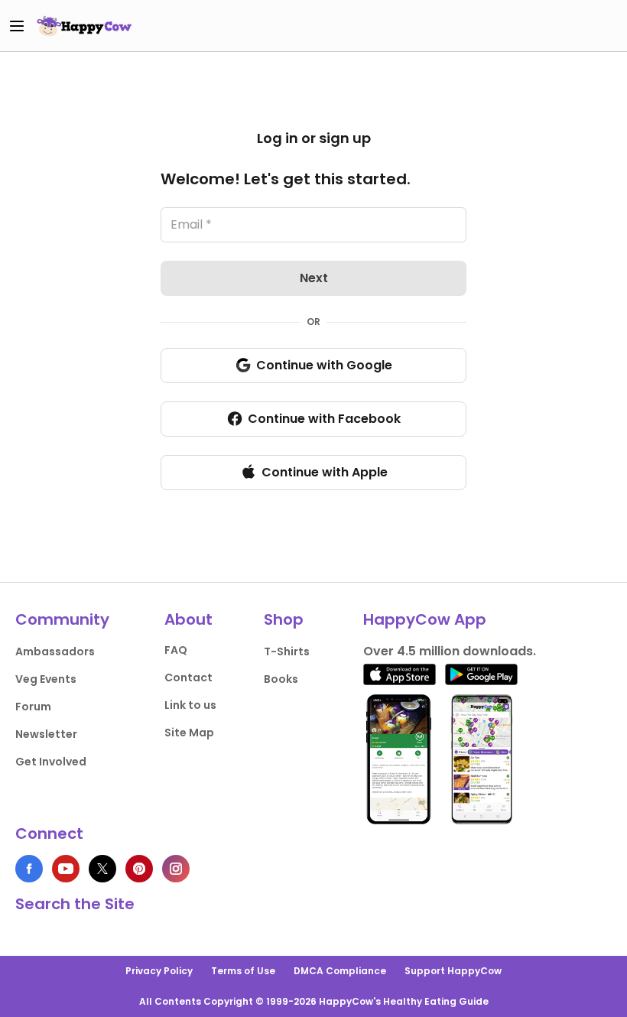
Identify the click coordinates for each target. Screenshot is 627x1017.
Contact (188, 677)
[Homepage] (84, 26)
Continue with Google (324, 365)
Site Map (189, 732)
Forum (33, 706)
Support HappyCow (453, 970)
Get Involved (50, 761)
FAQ (175, 650)
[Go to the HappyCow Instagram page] (176, 868)
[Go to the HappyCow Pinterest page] (139, 868)
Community (62, 619)
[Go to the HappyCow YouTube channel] (66, 868)
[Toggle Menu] (17, 26)
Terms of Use (243, 970)
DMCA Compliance (340, 970)
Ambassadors (55, 651)
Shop (284, 619)
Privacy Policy (159, 970)
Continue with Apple (325, 472)
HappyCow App (424, 619)
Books (281, 679)
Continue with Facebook (324, 418)
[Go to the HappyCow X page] (102, 868)
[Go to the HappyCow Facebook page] (29, 868)
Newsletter (46, 734)
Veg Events (45, 679)
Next (314, 278)
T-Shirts (287, 651)
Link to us (190, 705)
